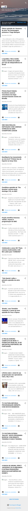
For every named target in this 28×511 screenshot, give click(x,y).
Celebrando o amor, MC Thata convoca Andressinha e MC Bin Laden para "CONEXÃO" (12, 250)
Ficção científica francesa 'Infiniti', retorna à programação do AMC (11, 219)
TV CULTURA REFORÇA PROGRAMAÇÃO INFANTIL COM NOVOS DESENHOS (11, 405)
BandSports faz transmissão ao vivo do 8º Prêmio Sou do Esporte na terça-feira (11, 159)
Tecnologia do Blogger (15, 505)
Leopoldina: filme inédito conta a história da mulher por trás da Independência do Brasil (12, 61)
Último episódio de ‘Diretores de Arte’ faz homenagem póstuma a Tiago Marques (12, 30)
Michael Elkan (18, 508)
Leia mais (4, 53)
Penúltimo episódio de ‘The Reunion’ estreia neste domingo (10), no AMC (11, 189)
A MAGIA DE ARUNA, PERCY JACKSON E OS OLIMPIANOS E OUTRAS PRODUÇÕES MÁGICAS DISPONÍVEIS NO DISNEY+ (12, 469)
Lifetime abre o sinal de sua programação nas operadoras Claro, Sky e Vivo (12, 375)
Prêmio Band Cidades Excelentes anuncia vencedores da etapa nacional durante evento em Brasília (11, 94)
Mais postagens (14, 499)
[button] (25, 29)
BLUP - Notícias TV (10, 16)
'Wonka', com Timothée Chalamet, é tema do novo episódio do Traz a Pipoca (11, 310)
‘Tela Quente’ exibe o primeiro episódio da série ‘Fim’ (11, 280)
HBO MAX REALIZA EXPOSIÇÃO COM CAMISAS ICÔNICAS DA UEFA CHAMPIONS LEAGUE (11, 128)
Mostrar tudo (21, 22)
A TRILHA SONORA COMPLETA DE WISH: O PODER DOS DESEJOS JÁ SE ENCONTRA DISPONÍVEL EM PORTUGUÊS (12, 342)
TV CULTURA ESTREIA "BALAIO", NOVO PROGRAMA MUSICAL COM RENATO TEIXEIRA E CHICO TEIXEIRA (12, 436)
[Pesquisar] (26, 3)
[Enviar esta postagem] (19, 52)
